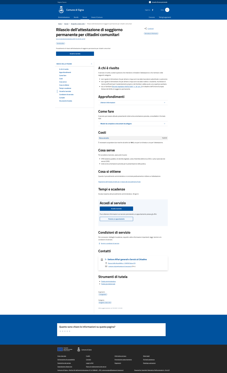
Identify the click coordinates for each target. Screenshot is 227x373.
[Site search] (167, 10)
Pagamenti (118, 363)
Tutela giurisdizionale (108, 284)
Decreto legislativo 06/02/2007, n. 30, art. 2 (127, 86)
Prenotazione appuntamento (123, 359)
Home (60, 24)
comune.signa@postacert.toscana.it (120, 266)
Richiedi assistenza (149, 359)
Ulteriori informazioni (107, 102)
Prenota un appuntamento (116, 219)
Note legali (146, 356)
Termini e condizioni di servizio (110, 243)
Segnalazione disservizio (64, 367)
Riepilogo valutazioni (149, 363)
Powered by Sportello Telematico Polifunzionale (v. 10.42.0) (152, 370)
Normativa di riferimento (151, 33)
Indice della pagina (64, 64)
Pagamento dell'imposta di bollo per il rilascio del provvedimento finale (119, 182)
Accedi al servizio (75, 54)
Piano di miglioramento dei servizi (96, 367)
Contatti (88, 359)
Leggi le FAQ (89, 363)
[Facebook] (152, 10)
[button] (158, 2)
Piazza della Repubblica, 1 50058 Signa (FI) (121, 263)
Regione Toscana (62, 2)
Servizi (66, 24)
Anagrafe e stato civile (78, 24)
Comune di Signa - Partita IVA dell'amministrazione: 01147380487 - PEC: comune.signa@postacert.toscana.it (90, 370)
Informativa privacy (120, 356)
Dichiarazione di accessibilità (66, 359)
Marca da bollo (104, 138)
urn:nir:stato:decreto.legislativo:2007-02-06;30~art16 (70, 39)
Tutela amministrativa (108, 281)
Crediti (88, 356)
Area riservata (61, 356)
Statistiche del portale (64, 363)
